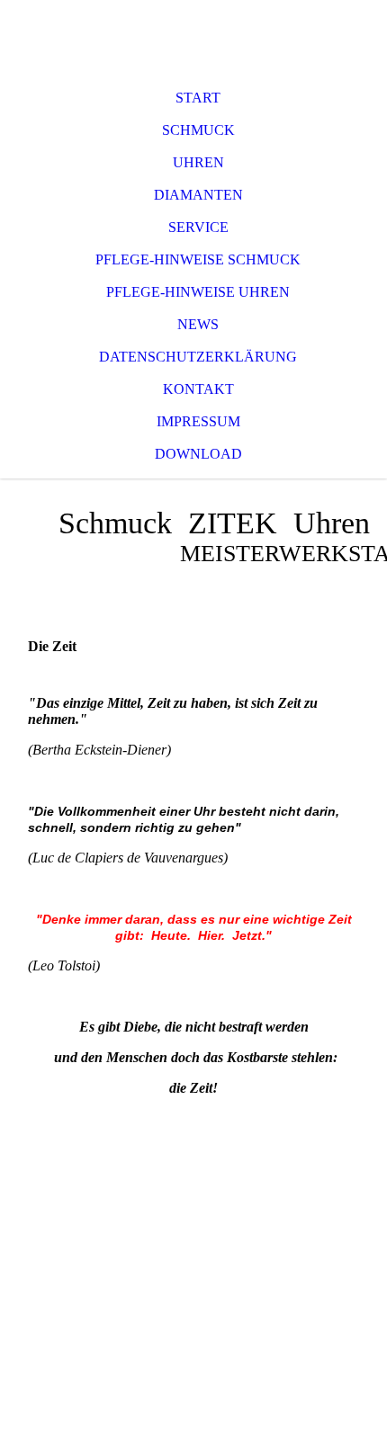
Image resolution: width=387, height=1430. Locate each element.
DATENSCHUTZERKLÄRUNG (198, 356)
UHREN (198, 162)
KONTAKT (198, 389)
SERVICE (198, 227)
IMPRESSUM (198, 421)
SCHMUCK (198, 130)
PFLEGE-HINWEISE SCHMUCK (198, 259)
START (198, 97)
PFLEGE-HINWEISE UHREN (198, 291)
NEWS (198, 324)
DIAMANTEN (198, 194)
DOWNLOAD (198, 453)
